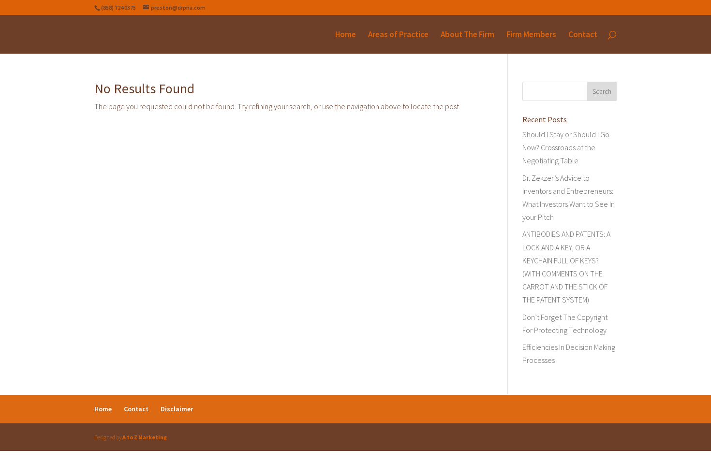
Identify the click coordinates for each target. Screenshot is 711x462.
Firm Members (531, 35)
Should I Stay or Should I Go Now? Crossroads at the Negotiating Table (565, 147)
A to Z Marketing (144, 437)
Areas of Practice (398, 35)
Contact (582, 35)
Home (345, 35)
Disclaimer (177, 408)
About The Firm (467, 35)
